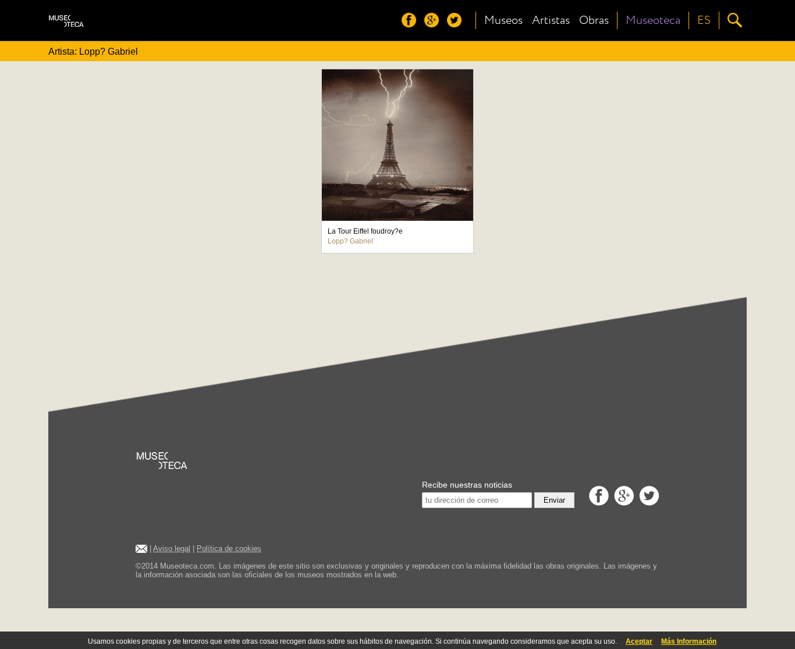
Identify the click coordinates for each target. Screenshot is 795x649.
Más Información (688, 641)
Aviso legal (171, 548)
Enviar (554, 500)
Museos (503, 20)
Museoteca (653, 20)
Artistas (551, 20)
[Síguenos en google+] (434, 24)
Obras (594, 20)
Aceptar (639, 641)
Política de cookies (229, 548)
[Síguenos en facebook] (412, 24)
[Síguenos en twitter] (457, 24)
